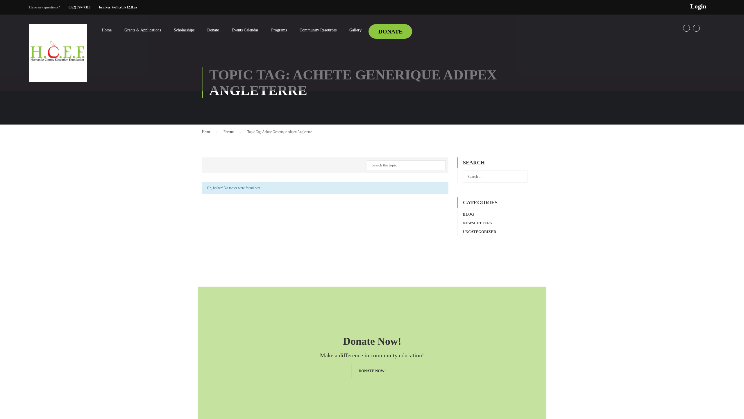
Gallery (355, 30)
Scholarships (184, 30)
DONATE (390, 31)
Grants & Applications (142, 30)
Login (698, 6)
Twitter (696, 28)
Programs (279, 30)
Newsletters (477, 223)
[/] (58, 57)
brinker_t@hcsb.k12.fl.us (118, 7)
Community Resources (318, 30)
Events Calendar (245, 30)
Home (107, 30)
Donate (213, 30)
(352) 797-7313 (79, 7)
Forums (228, 132)
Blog (468, 214)
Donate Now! (372, 371)
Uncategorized (479, 232)
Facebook (686, 28)
